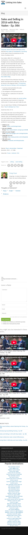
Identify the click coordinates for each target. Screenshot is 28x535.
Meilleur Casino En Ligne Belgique (14, 511)
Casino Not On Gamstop (14, 472)
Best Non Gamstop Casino (14, 503)
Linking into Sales (13, 3)
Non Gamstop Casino (14, 489)
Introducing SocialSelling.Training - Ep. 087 (11, 431)
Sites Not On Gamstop (14, 486)
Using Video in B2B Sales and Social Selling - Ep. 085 (13, 440)
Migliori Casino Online (14, 470)
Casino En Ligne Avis (14, 520)
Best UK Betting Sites (14, 497)
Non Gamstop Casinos (14, 467)
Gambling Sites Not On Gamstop (14, 496)
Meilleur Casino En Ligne (14, 493)
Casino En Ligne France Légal (14, 481)
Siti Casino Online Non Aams (14, 506)
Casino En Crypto (14, 508)
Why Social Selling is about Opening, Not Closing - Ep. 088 (14, 427)
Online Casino (14, 483)
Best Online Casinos (14, 492)
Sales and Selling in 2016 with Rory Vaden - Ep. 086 (13, 434)
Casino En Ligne (14, 502)
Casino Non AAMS (14, 471)
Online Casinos (14, 480)
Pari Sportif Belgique (14, 509)
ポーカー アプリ (14, 525)
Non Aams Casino (14, 477)
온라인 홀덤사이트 (14, 468)
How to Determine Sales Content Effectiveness (12, 437)
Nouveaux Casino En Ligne (14, 522)
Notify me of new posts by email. (11, 323)
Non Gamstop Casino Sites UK (14, 484)
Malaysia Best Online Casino (14, 515)
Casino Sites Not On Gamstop (14, 474)
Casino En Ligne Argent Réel (14, 518)
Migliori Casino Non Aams (14, 505)
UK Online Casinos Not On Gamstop (14, 499)
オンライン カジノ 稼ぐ (14, 517)
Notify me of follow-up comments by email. (14, 322)
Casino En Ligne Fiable (14, 494)
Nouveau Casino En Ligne (14, 514)
